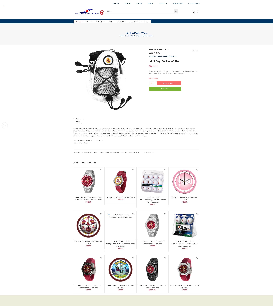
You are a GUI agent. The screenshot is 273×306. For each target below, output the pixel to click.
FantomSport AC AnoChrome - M (88, 285)
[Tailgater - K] (120, 181)
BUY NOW (165, 89)
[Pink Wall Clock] (184, 181)
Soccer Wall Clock (81, 241)
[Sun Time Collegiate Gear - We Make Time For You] (89, 12)
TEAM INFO (121, 22)
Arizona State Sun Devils (144, 36)
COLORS (88, 22)
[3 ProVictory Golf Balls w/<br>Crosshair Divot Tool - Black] (184, 225)
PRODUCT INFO (134, 22)
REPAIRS (150, 3)
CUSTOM (139, 3)
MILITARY (99, 22)
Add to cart (169, 83)
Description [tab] (80, 119)
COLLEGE (78, 22)
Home (122, 36)
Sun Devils (149, 152)
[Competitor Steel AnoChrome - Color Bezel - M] (88, 181)
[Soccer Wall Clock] (88, 225)
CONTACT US (163, 3)
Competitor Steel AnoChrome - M (152, 241)
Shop (146, 22)
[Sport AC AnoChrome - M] (184, 269)
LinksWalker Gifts (159, 49)
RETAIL (109, 22)
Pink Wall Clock (177, 197)
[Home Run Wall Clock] (120, 269)
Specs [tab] (78, 121)
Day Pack (111, 152)
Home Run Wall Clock (115, 285)
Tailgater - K (111, 197)
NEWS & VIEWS (177, 3)
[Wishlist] (101, 170)
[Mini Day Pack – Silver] (193, 50)
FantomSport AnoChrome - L (149, 285)
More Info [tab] (79, 124)
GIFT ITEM (104, 152)
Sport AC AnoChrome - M (179, 285)
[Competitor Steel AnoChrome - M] (152, 225)
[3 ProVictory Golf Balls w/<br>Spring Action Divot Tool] (120, 225)
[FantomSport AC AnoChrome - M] (88, 269)
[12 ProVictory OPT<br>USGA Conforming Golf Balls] (152, 181)
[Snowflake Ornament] (197, 50)
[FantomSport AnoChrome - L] (152, 269)
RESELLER (128, 3)
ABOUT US (116, 3)
